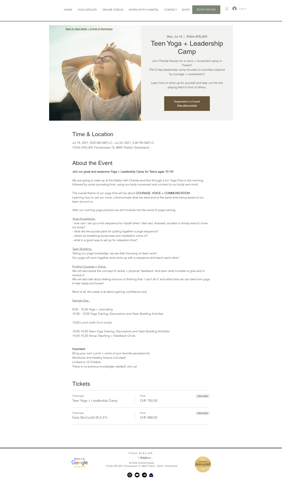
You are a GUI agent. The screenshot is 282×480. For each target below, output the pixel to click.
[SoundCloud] (144, 475)
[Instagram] (129, 475)
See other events (187, 105)
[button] (87, 9)
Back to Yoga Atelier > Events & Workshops (89, 28)
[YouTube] (137, 475)
